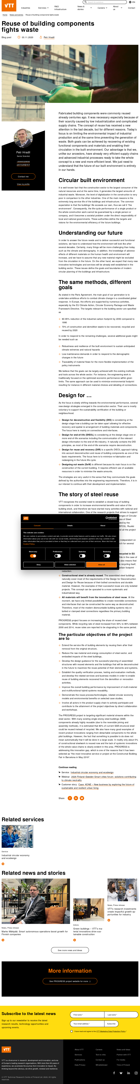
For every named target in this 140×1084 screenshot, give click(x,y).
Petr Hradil (49, 37)
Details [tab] (70, 525)
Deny (39, 564)
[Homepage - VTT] (9, 5)
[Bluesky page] (121, 1073)
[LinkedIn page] (128, 1073)
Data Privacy (80, 1065)
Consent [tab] (37, 525)
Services (42, 7)
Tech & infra (101, 1054)
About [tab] (102, 525)
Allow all (101, 564)
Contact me (23, 176)
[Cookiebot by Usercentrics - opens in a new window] (107, 518)
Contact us (100, 1059)
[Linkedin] (76, 798)
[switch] (58, 556)
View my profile (23, 184)
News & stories (81, 8)
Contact (131, 7)
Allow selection (70, 564)
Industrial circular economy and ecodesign (92, 772)
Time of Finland (123, 1065)
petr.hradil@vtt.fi (23, 164)
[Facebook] (70, 798)
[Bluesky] (82, 798)
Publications (80, 1059)
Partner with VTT (124, 1054)
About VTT (79, 1049)
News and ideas (123, 1049)
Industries (25, 7)
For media (121, 1059)
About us (115, 8)
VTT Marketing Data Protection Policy (111, 1031)
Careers (101, 7)
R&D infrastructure (60, 8)
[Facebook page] (114, 1073)
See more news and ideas (70, 950)
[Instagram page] (136, 1073)
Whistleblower (102, 1065)
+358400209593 (23, 161)
